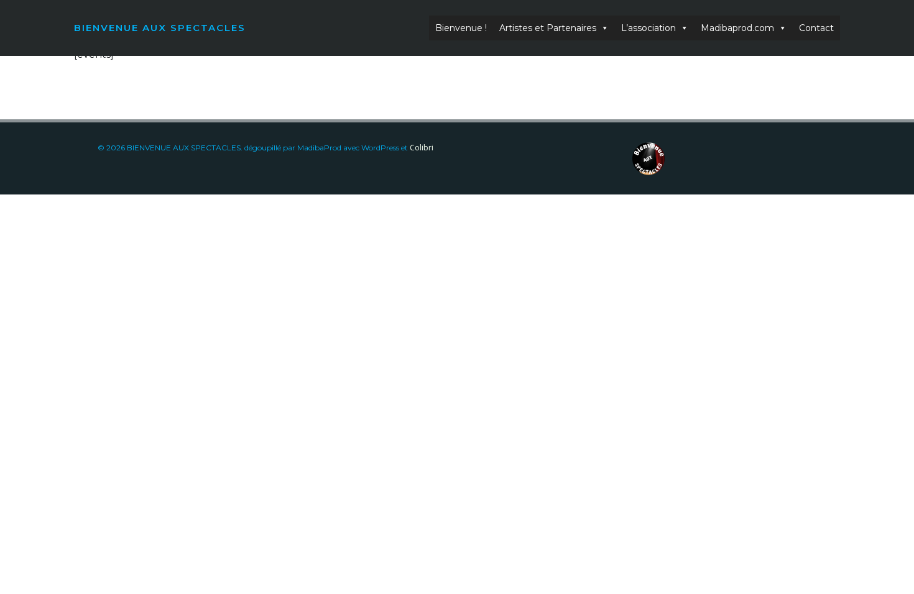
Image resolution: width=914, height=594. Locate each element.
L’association (648, 28)
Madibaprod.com (737, 28)
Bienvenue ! (461, 28)
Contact (816, 28)
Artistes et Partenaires (547, 28)
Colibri (421, 147)
